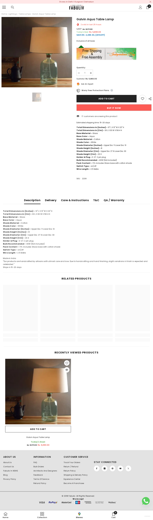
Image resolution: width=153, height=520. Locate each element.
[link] (20, 335)
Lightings (13, 14)
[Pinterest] (112, 468)
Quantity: (81, 67)
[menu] (4, 7)
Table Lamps (25, 14)
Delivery (50, 200)
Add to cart (106, 98)
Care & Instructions (75, 200)
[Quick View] (66, 369)
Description (32, 200)
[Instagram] (104, 468)
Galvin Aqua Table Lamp (38, 437)
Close (150, 2)
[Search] (12, 7)
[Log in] (140, 7)
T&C (96, 200)
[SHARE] (149, 98)
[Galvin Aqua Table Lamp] (38, 391)
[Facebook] (97, 468)
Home (4, 14)
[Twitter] (128, 468)
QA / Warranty (114, 200)
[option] (36, 52)
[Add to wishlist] (142, 98)
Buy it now (114, 108)
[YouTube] (120, 468)
